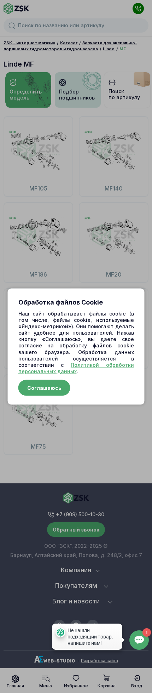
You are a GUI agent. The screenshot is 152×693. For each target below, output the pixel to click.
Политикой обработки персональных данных (76, 368)
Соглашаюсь (44, 388)
